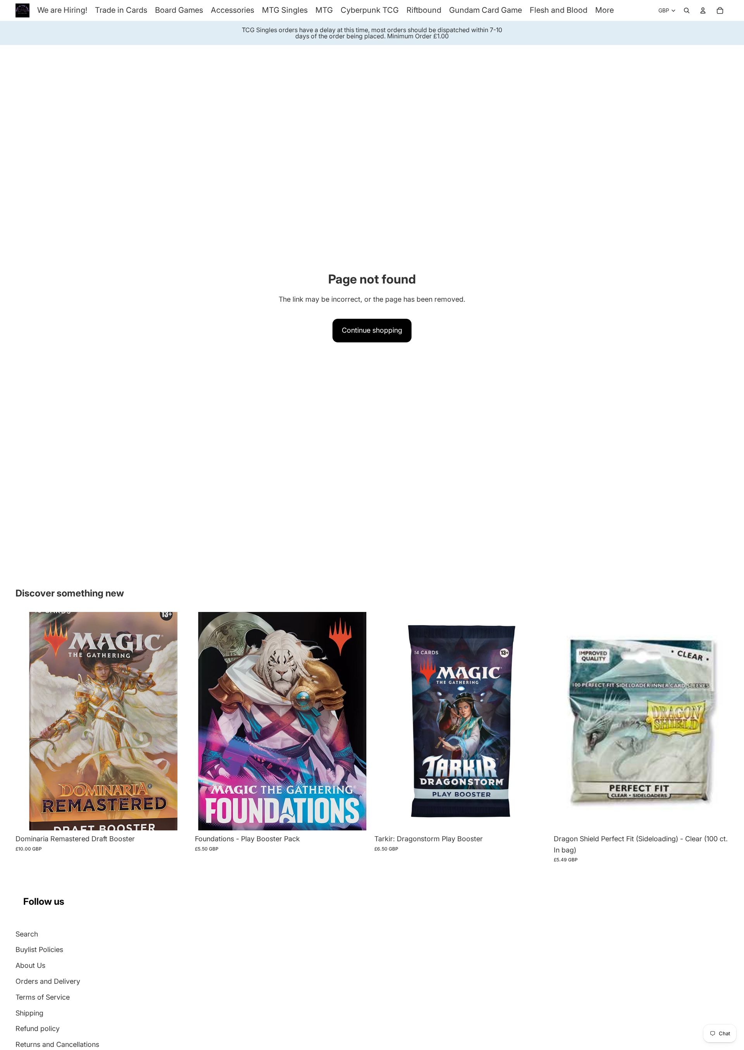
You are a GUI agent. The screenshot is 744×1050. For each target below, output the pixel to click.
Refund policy (38, 1028)
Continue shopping (372, 330)
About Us (30, 965)
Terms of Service (43, 997)
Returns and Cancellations (57, 1044)
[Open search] (686, 10)
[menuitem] (604, 10)
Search (27, 934)
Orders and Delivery (48, 981)
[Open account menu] (702, 10)
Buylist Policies (39, 949)
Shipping (29, 1013)
